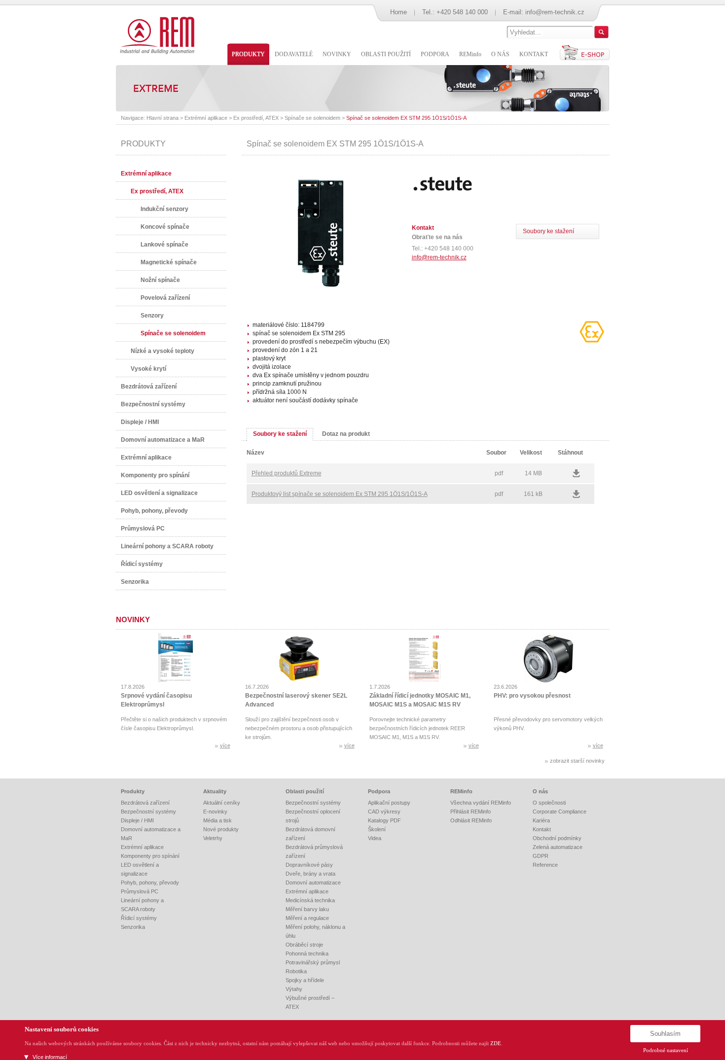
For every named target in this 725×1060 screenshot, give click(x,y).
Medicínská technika (310, 900)
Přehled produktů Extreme (287, 473)
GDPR (540, 856)
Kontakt (542, 829)
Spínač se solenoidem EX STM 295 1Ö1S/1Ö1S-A (406, 118)
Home (398, 12)
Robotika (296, 971)
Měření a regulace (307, 918)
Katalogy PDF (384, 820)
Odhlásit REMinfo (471, 820)
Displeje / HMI (140, 422)
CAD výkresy (384, 811)
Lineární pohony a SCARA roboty (167, 546)
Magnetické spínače (169, 262)
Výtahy (294, 989)
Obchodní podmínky (557, 838)
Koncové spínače (165, 226)
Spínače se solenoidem (312, 118)
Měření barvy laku (307, 909)
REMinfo (461, 791)
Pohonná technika (307, 953)
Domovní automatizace (313, 882)
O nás (540, 791)
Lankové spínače (164, 244)
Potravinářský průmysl (313, 962)
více (225, 745)
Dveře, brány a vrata (310, 874)
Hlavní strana (162, 118)
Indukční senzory (164, 209)
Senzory (152, 315)
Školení (377, 829)
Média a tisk (217, 820)
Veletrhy (212, 838)
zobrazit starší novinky (577, 761)
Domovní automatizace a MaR (163, 439)
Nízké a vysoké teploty (162, 351)
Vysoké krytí (148, 368)
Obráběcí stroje (304, 945)
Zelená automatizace (557, 847)
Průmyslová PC (143, 528)
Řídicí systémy (142, 564)
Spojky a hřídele (305, 980)
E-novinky (215, 811)
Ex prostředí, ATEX (256, 118)
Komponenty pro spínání (155, 475)
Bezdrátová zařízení (149, 386)
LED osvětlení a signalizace (159, 493)
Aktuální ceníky (221, 803)
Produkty (133, 791)
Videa (374, 838)
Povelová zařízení (165, 297)
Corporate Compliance (559, 811)
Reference (545, 865)
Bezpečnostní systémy (153, 404)
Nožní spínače (160, 280)
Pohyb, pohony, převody (154, 510)
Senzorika (135, 581)
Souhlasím (665, 1033)
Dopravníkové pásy (309, 865)
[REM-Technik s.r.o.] (155, 34)
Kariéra (541, 820)
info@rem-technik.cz (554, 12)
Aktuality (214, 791)
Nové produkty (221, 829)
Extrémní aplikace (205, 118)
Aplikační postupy (389, 803)
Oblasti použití (305, 791)
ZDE (495, 1043)
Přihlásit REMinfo (470, 811)
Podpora (379, 791)
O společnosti (549, 803)
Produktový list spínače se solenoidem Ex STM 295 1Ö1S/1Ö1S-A (340, 494)
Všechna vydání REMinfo (480, 803)
